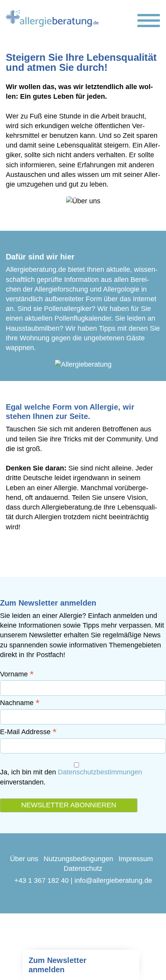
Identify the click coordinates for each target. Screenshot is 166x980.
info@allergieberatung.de (113, 880)
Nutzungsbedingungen (78, 859)
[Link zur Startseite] (52, 18)
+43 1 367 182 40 (41, 880)
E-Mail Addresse (28, 732)
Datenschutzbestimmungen (100, 772)
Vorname (17, 674)
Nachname (20, 703)
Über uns (24, 859)
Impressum (136, 859)
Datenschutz (83, 868)
